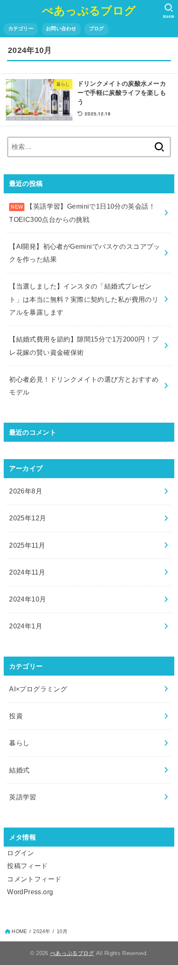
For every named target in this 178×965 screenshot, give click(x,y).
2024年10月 (27, 599)
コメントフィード (34, 879)
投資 (16, 716)
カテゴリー (21, 28)
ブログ (96, 28)
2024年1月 (25, 626)
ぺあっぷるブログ (89, 10)
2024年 (41, 931)
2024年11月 (27, 572)
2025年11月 (27, 545)
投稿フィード (27, 865)
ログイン (20, 853)
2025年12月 (27, 518)
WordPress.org (30, 891)
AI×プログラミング (38, 689)
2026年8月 (25, 491)
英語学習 (22, 797)
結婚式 (19, 770)
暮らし (19, 742)
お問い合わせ (61, 28)
